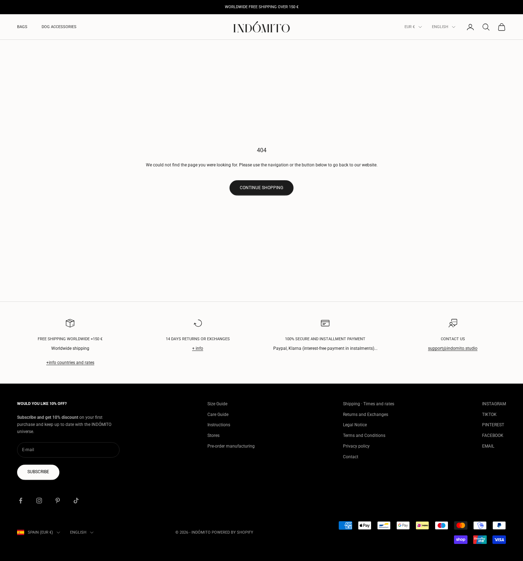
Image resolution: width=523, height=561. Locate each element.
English (440, 27)
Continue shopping (261, 187)
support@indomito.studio (452, 348)
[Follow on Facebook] (20, 500)
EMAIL (488, 446)
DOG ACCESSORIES (59, 27)
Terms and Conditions (364, 435)
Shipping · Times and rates (368, 403)
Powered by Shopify (232, 532)
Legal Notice (355, 424)
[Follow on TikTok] (76, 500)
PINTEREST (493, 424)
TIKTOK (489, 414)
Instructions (218, 424)
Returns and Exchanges (365, 414)
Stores (213, 435)
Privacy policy (356, 446)
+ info (197, 348)
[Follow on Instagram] (39, 500)
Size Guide (217, 403)
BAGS (22, 27)
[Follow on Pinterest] (57, 500)
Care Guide (217, 414)
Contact (350, 456)
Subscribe (38, 471)
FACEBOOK (492, 435)
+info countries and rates (70, 362)
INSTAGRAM (494, 403)
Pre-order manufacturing (231, 446)
